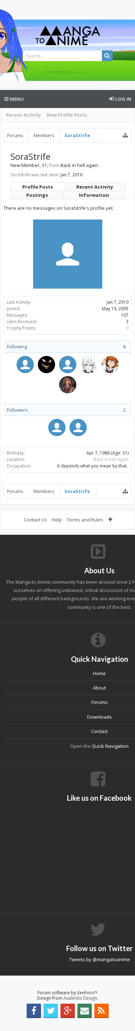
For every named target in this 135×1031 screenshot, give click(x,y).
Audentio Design (80, 998)
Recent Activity (23, 115)
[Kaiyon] (89, 364)
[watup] (78, 427)
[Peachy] (110, 364)
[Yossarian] (67, 384)
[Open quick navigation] (125, 135)
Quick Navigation (110, 746)
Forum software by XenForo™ (67, 993)
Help (57, 519)
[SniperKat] (57, 427)
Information (94, 195)
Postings (37, 195)
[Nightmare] (46, 364)
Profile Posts (37, 187)
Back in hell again (111, 459)
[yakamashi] (25, 364)
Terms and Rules (85, 519)
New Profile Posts (67, 115)
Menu (16, 99)
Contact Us (35, 519)
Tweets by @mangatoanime (99, 959)
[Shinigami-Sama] (67, 364)
